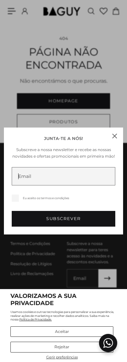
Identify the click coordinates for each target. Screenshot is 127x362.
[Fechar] (114, 136)
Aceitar (62, 331)
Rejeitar (61, 346)
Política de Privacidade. (35, 319)
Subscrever (63, 218)
